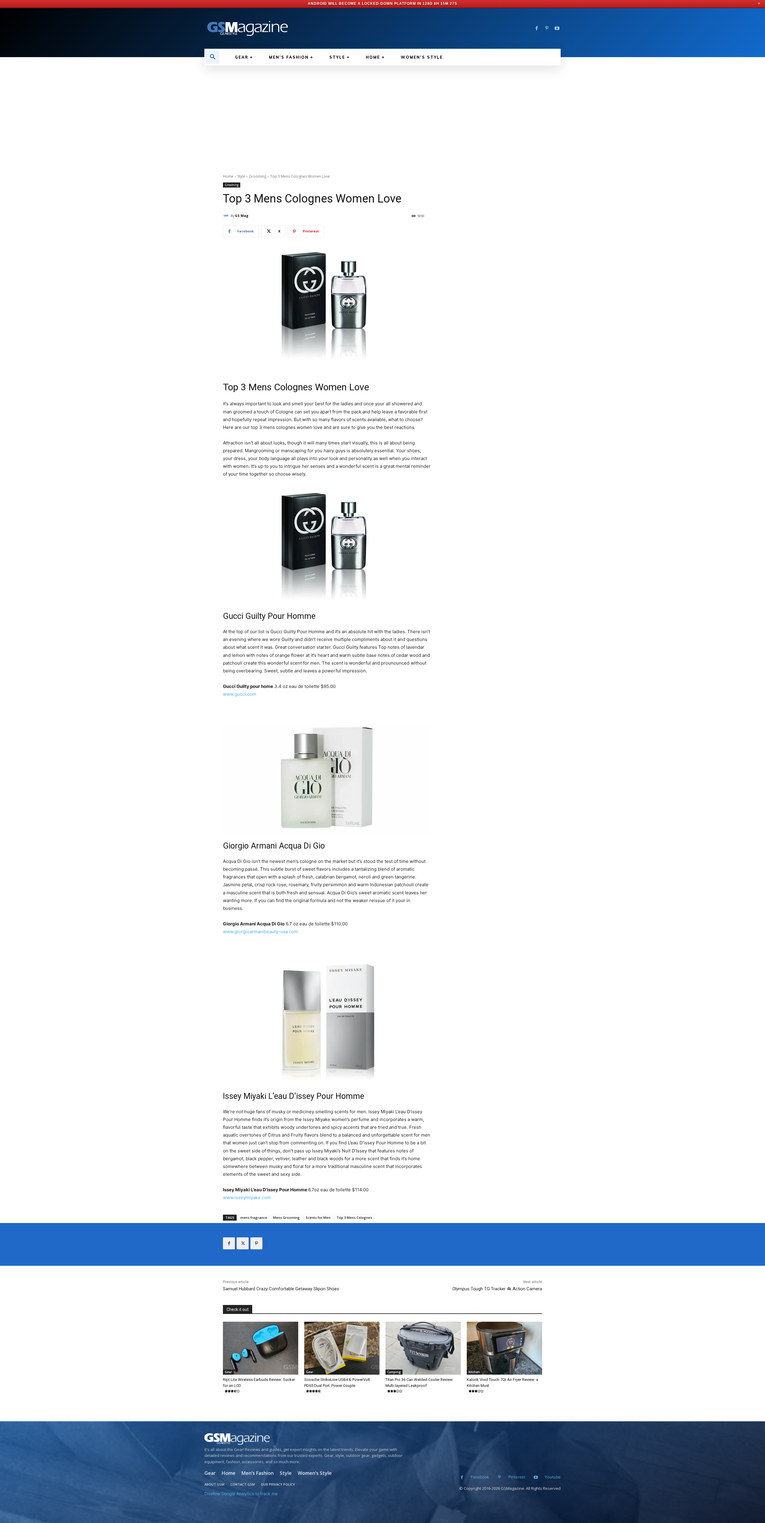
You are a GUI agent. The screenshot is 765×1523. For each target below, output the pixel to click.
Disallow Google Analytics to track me (241, 1493)
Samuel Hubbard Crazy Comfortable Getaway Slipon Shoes (281, 1288)
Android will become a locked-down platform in (364, 3)
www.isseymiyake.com (247, 1197)
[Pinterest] (546, 28)
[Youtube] (557, 28)
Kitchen (474, 1372)
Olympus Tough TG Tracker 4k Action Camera (497, 1288)
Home (228, 176)
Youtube (553, 1477)
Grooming (257, 176)
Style (241, 176)
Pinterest (516, 1477)
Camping (394, 1372)
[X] (243, 1243)
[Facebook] (536, 28)
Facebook (480, 1477)
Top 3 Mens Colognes (354, 1217)
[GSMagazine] (305, 1439)
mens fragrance (253, 1217)
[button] (212, 57)
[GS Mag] (227, 216)
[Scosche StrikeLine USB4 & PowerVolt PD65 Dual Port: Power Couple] (342, 1348)
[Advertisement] (382, 110)
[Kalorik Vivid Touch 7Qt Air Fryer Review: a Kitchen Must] (504, 1348)
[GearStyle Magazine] (289, 28)
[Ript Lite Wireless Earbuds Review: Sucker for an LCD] (260, 1348)
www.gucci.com (239, 694)
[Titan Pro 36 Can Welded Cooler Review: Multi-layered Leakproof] (423, 1348)
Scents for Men (318, 1217)
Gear (228, 1372)
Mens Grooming (286, 1217)
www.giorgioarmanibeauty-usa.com (260, 931)
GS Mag (241, 215)
